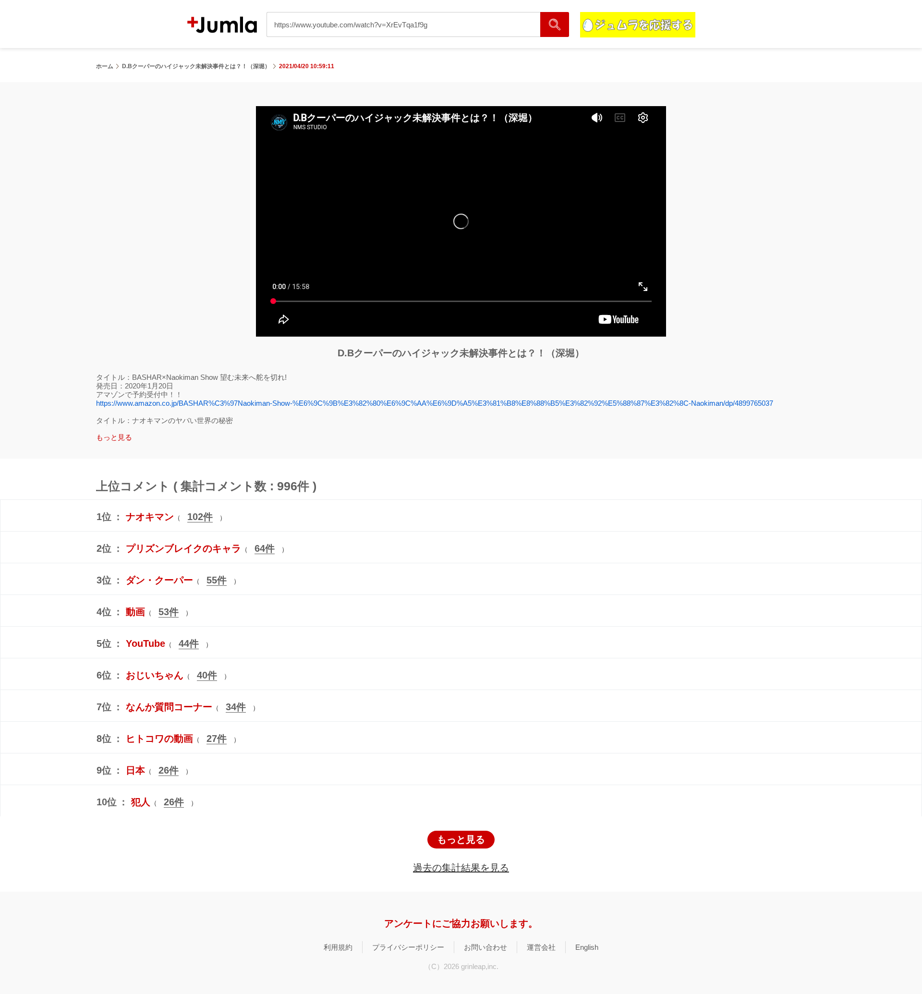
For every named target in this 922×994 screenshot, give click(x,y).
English (586, 947)
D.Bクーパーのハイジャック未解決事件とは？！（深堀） (196, 66)
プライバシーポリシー (408, 947)
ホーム (104, 66)
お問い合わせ (485, 947)
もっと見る (461, 839)
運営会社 (541, 947)
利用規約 (338, 947)
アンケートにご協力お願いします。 (461, 923)
